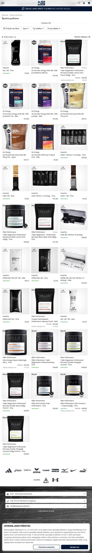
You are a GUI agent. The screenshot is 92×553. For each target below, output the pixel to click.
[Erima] (36, 470)
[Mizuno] (64, 470)
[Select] (46, 480)
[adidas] (8, 470)
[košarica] (89, 3)
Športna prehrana (16, 15)
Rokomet (5, 15)
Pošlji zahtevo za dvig (46, 511)
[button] (46, 494)
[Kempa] (55, 470)
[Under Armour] (55, 480)
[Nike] (74, 470)
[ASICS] (18, 470)
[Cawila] (27, 470)
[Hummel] (46, 470)
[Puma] (83, 470)
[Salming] (36, 480)
